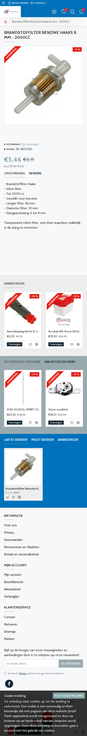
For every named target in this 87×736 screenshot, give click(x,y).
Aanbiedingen (14, 283)
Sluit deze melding (68, 695)
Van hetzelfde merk (60, 362)
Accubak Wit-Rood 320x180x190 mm (65, 331)
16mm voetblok (58, 409)
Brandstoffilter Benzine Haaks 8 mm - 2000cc (23, 488)
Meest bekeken (42, 440)
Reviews (35, 173)
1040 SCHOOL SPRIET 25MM (23, 409)
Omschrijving (14, 173)
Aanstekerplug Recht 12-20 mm (23, 331)
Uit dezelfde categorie (22, 362)
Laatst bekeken (15, 440)
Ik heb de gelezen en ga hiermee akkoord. (36, 673)
